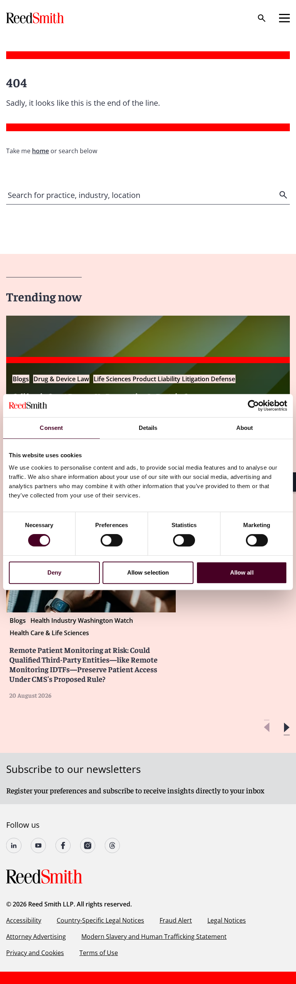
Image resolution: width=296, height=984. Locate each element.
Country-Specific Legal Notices (100, 920)
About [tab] (244, 427)
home (40, 151)
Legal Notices (226, 920)
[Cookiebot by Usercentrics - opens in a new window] (253, 405)
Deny (54, 572)
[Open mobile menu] (284, 18)
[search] (284, 195)
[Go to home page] (36, 18)
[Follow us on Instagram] (88, 845)
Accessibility (23, 920)
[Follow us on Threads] (112, 845)
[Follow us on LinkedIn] (14, 845)
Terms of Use (98, 952)
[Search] (262, 18)
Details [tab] (148, 427)
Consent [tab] (51, 427)
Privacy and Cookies (35, 952)
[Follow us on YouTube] (38, 845)
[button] (286, 727)
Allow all (242, 572)
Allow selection (148, 572)
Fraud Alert (176, 920)
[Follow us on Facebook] (63, 845)
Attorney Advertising (36, 936)
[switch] (112, 540)
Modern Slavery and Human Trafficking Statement (154, 936)
